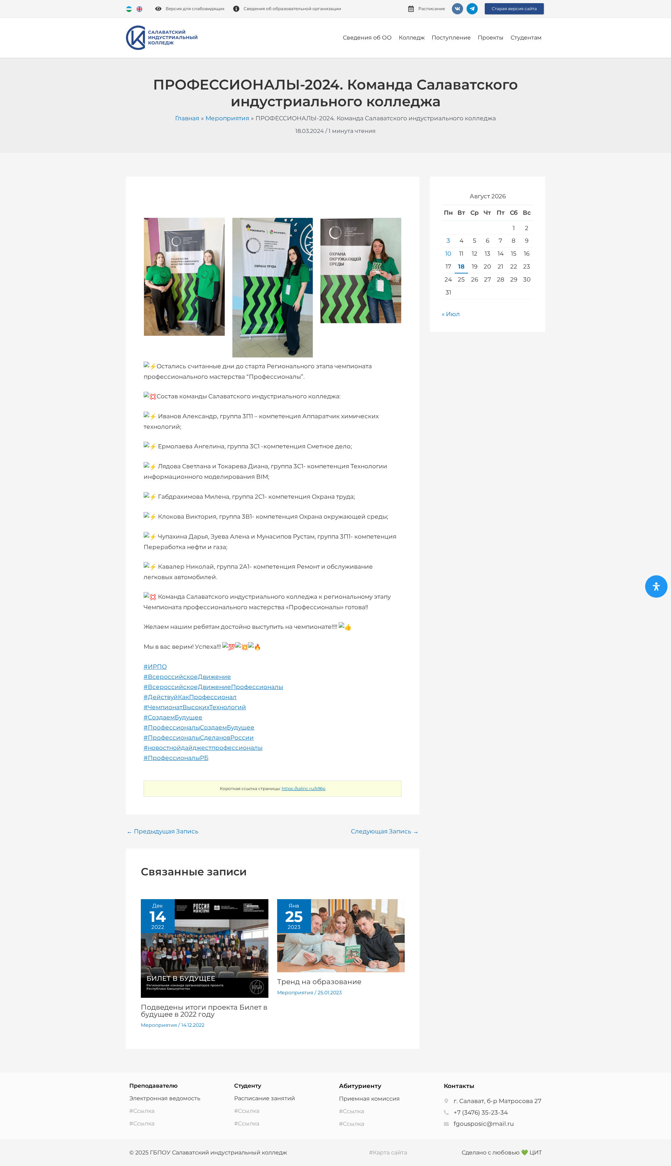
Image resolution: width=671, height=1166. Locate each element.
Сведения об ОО (367, 37)
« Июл (451, 314)
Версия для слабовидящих (195, 8)
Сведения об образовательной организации (292, 8)
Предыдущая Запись (163, 831)
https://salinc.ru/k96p (303, 788)
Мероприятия (159, 1025)
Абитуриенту (360, 1085)
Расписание (431, 8)
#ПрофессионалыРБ (176, 757)
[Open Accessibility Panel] (656, 586)
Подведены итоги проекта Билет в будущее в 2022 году (204, 1010)
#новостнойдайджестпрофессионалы (203, 747)
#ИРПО (155, 666)
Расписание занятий (264, 1098)
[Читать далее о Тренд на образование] (341, 935)
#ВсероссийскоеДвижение (187, 676)
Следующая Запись (385, 831)
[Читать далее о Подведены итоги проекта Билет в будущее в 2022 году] (204, 947)
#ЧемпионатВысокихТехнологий (195, 707)
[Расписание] (411, 9)
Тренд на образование (319, 981)
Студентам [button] (526, 37)
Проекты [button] (491, 37)
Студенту (247, 1085)
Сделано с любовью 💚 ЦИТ (502, 1152)
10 (448, 253)
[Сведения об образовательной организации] (236, 9)
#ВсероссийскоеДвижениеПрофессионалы (213, 686)
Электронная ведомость (164, 1098)
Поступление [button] (451, 37)
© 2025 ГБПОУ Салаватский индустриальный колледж (208, 1152)
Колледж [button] (412, 37)
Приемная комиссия (369, 1098)
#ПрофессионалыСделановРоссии (199, 737)
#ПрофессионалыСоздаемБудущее (199, 727)
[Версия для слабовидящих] (158, 9)
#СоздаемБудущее (173, 717)
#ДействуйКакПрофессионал (190, 697)
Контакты (459, 1085)
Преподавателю (153, 1085)
